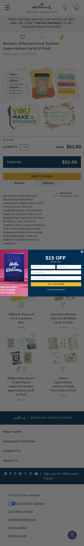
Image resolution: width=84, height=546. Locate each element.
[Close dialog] (82, 251)
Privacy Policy (50, 289)
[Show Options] (79, 278)
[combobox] (55, 278)
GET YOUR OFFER (56, 284)
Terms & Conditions (60, 289)
